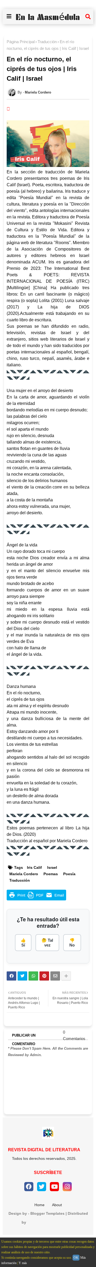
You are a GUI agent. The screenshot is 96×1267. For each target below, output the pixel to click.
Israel (52, 867)
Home (39, 1205)
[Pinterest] (44, 976)
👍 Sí (23, 942)
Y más (23, 1263)
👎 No (72, 942)
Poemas (50, 874)
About (57, 1205)
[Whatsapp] (33, 976)
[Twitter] (22, 976)
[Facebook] (11, 976)
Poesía (69, 874)
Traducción (47, 41)
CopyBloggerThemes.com (50, 1222)
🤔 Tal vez (47, 942)
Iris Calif (34, 867)
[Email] (55, 976)
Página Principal (21, 41)
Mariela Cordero (23, 874)
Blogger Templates (47, 1213)
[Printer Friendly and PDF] (36, 899)
